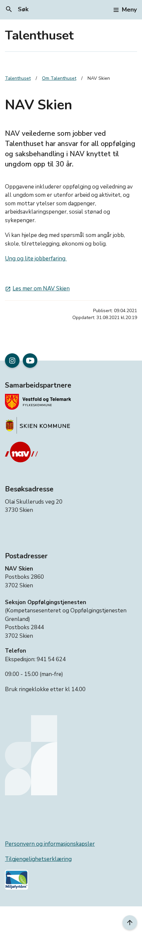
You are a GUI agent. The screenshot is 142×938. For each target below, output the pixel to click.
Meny (129, 10)
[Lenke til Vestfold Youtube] (30, 360)
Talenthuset (39, 35)
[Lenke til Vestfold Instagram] (12, 360)
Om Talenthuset (59, 78)
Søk (16, 9)
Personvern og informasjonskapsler (50, 844)
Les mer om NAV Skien (37, 288)
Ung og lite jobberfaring (36, 258)
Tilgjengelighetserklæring (38, 859)
